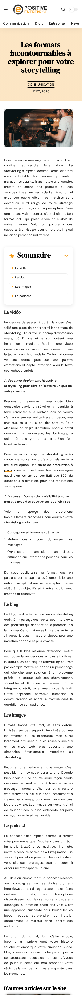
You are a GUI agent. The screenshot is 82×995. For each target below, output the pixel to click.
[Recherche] (63, 9)
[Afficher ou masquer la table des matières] (59, 255)
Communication (41, 84)
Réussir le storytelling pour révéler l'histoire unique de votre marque (38, 385)
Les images (23, 287)
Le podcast (23, 296)
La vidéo (21, 268)
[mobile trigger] (7, 9)
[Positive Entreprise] (30, 9)
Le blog (20, 277)
